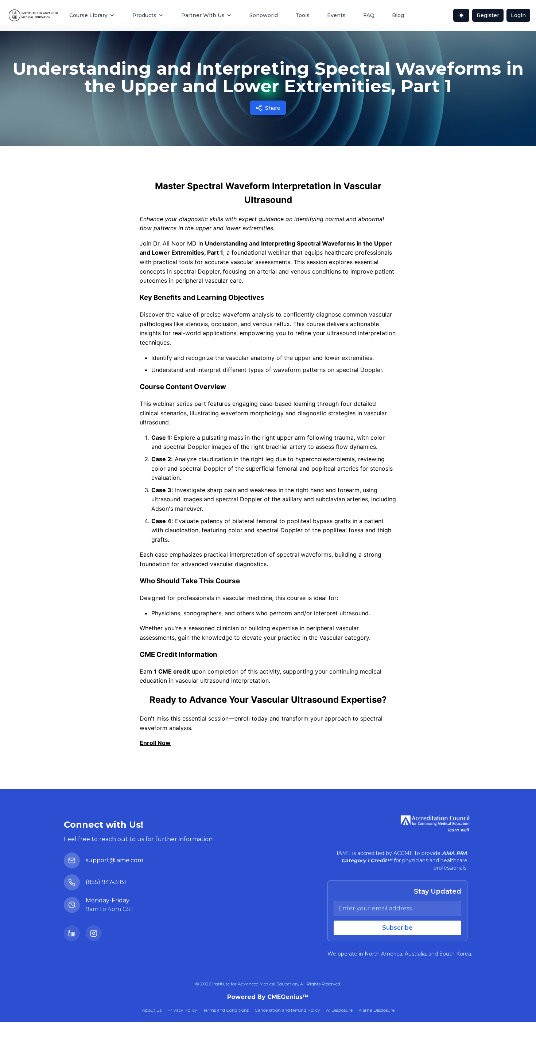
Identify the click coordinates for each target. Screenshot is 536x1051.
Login (518, 15)
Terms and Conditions (226, 1010)
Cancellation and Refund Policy (287, 1010)
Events (336, 15)
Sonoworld (263, 15)
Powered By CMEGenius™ (268, 996)
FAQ (368, 15)
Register (488, 15)
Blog (398, 15)
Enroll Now (155, 742)
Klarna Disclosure (376, 1010)
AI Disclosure (339, 1010)
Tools (302, 15)
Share (272, 108)
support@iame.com (114, 860)
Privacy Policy (182, 1010)
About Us (152, 1010)
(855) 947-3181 (106, 882)
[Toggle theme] (461, 15)
